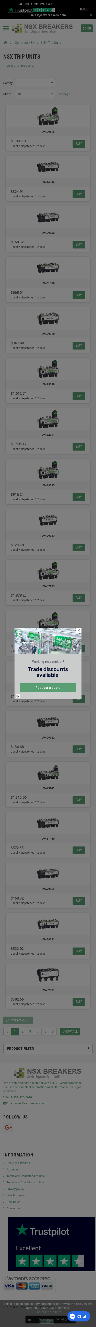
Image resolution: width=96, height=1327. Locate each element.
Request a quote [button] (48, 687)
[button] (78, 630)
